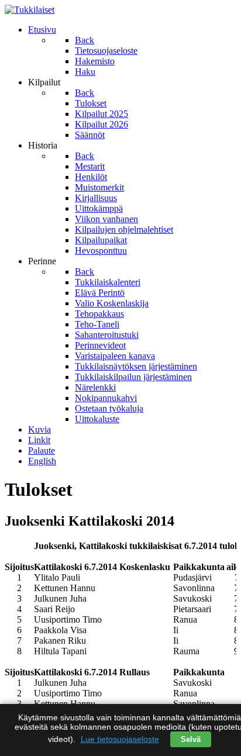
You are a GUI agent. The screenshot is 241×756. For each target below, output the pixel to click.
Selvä (191, 739)
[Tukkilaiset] (29, 10)
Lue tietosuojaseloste (120, 739)
